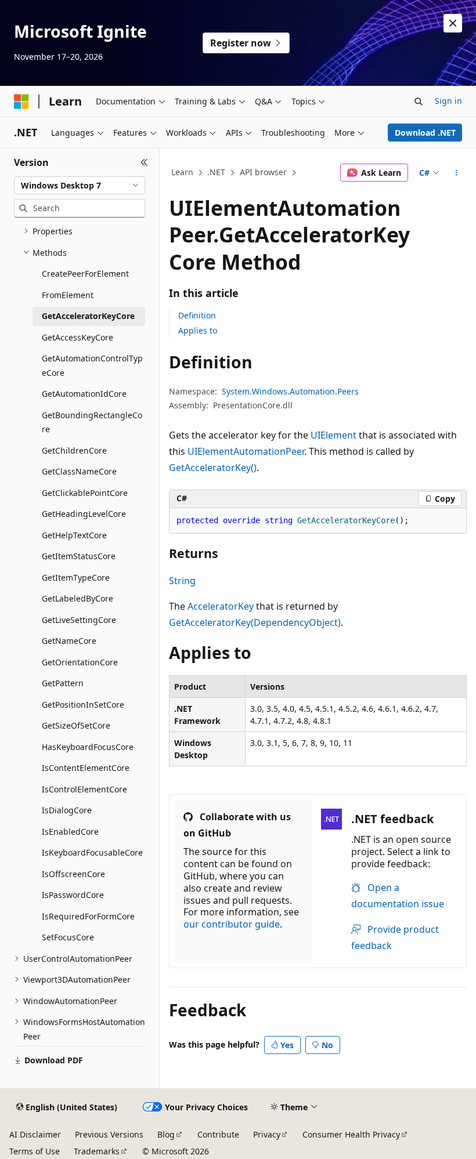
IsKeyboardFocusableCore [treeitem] (92, 852)
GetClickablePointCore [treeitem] (85, 492)
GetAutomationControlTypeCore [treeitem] (92, 365)
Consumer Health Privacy (351, 1134)
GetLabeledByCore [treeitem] (77, 598)
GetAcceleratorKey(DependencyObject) (255, 622)
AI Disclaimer (35, 1134)
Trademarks (97, 1151)
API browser (263, 172)
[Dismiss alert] (452, 23)
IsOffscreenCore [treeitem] (73, 873)
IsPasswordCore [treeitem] (73, 894)
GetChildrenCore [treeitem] (74, 450)
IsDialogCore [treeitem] (67, 810)
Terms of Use (34, 1151)
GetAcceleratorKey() (213, 467)
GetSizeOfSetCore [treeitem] (76, 725)
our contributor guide (231, 924)
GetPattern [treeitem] (63, 683)
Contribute (218, 1134)
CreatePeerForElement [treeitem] (85, 273)
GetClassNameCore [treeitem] (79, 471)
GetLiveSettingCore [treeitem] (79, 619)
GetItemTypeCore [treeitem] (76, 577)
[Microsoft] (21, 101)
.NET (216, 172)
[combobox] (79, 185)
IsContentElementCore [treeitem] (85, 767)
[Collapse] (144, 162)
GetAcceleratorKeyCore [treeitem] (88, 315)
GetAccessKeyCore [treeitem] (77, 337)
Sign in (448, 100)
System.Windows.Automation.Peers (290, 391)
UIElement (333, 435)
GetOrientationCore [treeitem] (80, 662)
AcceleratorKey (220, 606)
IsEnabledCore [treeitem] (70, 831)
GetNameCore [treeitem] (69, 640)
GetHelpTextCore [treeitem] (74, 535)
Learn (182, 172)
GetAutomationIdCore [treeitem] (84, 393)
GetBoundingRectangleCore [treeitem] (92, 422)
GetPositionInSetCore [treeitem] (83, 704)
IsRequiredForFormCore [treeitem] (88, 916)
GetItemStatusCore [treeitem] (79, 556)
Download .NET (425, 132)
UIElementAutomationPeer (245, 451)
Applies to (197, 330)
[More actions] (456, 173)
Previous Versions (109, 1134)
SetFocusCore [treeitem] (68, 937)
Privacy (266, 1134)
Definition (197, 315)
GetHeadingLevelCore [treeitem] (84, 513)
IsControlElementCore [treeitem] (84, 789)
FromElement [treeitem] (67, 294)
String (182, 580)
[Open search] (418, 101)
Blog (166, 1134)
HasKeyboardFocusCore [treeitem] (88, 746)
